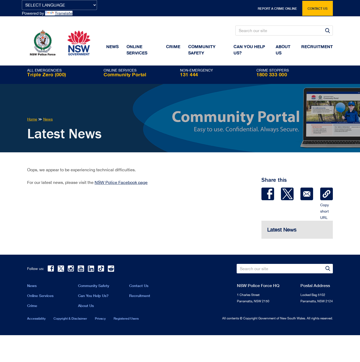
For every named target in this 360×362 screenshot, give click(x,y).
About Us (86, 305)
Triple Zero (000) (46, 74)
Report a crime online (277, 9)
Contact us (318, 9)
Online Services (137, 49)
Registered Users (126, 318)
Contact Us (138, 285)
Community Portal (125, 74)
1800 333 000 (271, 74)
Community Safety (202, 49)
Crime (173, 46)
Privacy (100, 318)
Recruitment (317, 46)
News (112, 46)
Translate (63, 13)
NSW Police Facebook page (121, 182)
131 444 (189, 74)
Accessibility (36, 318)
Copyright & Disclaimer (70, 318)
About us (283, 49)
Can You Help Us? (249, 49)
